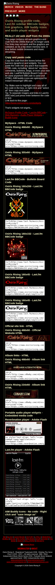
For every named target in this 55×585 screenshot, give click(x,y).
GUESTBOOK (19, 537)
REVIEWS (30, 539)
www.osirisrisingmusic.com (38, 562)
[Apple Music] (7, 16)
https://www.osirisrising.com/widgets (23, 103)
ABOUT (34, 548)
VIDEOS (19, 7)
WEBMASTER (23, 548)
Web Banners (12, 115)
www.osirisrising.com (35, 560)
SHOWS (45, 539)
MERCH (9, 7)
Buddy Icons (11, 117)
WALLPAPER (30, 541)
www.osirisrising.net (18, 560)
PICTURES (21, 539)
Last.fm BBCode (37, 112)
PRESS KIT (11, 11)
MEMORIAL (46, 537)
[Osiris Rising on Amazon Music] (27, 545)
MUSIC (29, 7)
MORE (22, 11)
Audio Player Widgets (31, 115)
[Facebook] (11, 16)
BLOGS (10, 537)
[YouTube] (17, 16)
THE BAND (40, 7)
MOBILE (5, 539)
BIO (4, 537)
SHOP (38, 539)
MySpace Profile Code (16, 112)
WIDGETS (40, 541)
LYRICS (38, 537)
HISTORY (30, 537)
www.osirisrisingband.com (17, 562)
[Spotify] (14, 16)
